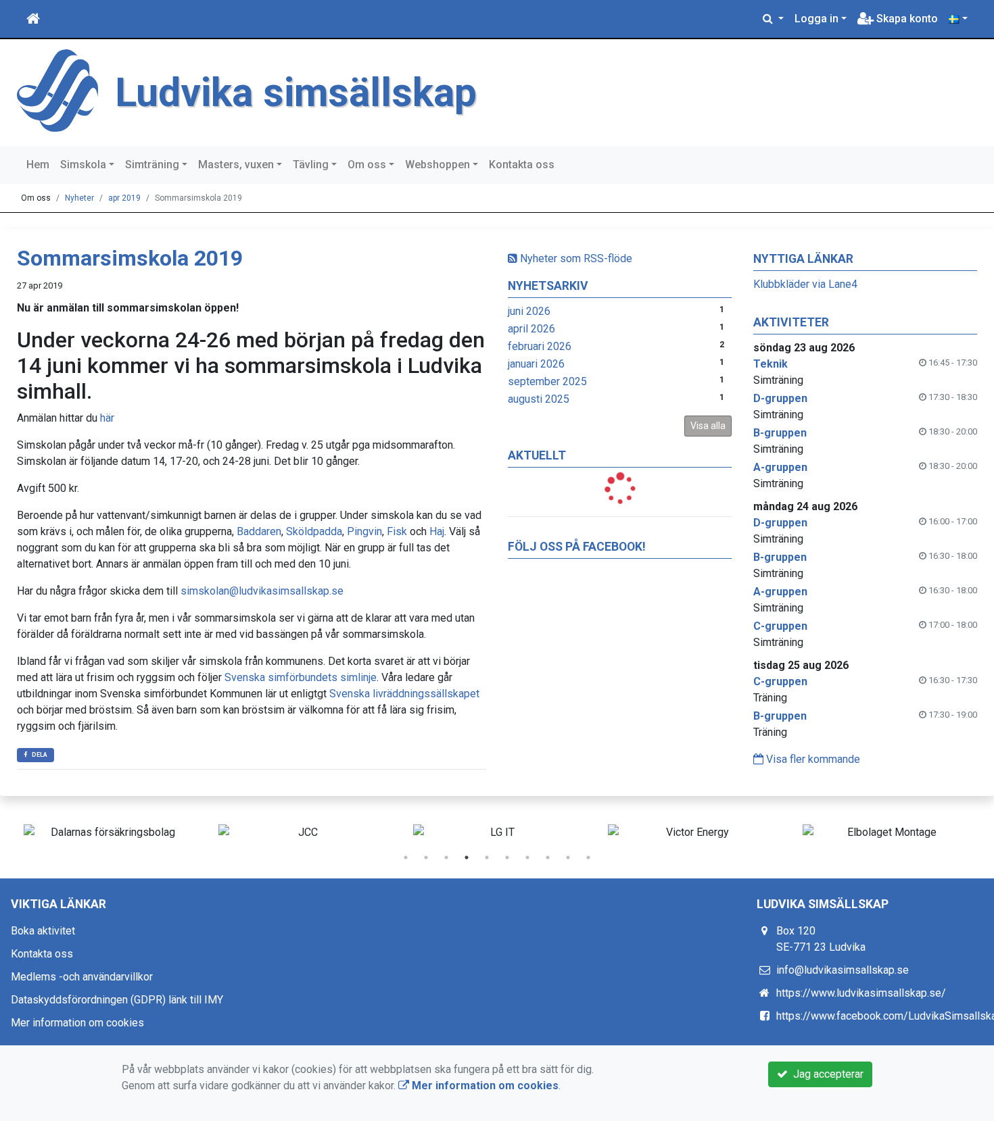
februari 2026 (539, 346)
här (107, 418)
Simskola (83, 164)
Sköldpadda (314, 531)
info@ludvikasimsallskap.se (842, 970)
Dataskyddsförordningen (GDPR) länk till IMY (117, 999)
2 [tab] (426, 857)
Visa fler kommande (811, 759)
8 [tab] (547, 857)
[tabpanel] (107, 832)
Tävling (311, 164)
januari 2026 (536, 363)
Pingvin (364, 531)
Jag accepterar (825, 1074)
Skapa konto (906, 18)
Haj (436, 531)
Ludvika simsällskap (296, 92)
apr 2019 (124, 198)
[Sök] (773, 18)
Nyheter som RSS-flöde (574, 258)
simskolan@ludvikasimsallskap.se (262, 590)
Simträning (152, 164)
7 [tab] (527, 857)
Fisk (397, 531)
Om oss (367, 164)
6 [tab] (507, 857)
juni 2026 (529, 311)
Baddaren (259, 531)
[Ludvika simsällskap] (57, 89)
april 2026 (531, 328)
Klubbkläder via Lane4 (805, 284)
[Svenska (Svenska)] (958, 18)
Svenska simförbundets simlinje (300, 677)
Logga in (816, 18)
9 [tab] (568, 857)
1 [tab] (405, 857)
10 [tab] (588, 857)
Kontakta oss (521, 164)
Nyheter (79, 198)
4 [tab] (466, 857)
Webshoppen (437, 164)
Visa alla (708, 425)
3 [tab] (446, 857)
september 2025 (547, 381)
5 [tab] (487, 857)
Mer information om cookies (77, 1022)
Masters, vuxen (236, 164)
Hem (37, 164)
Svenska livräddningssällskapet (404, 693)
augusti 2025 (538, 399)
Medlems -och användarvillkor (82, 976)
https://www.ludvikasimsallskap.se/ (861, 993)
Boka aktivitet (43, 930)
